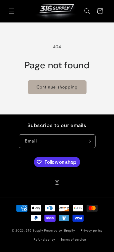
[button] (11, 11)
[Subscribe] (88, 141)
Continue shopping (57, 87)
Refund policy (44, 239)
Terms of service (73, 239)
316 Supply (34, 230)
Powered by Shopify (59, 230)
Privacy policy (91, 230)
